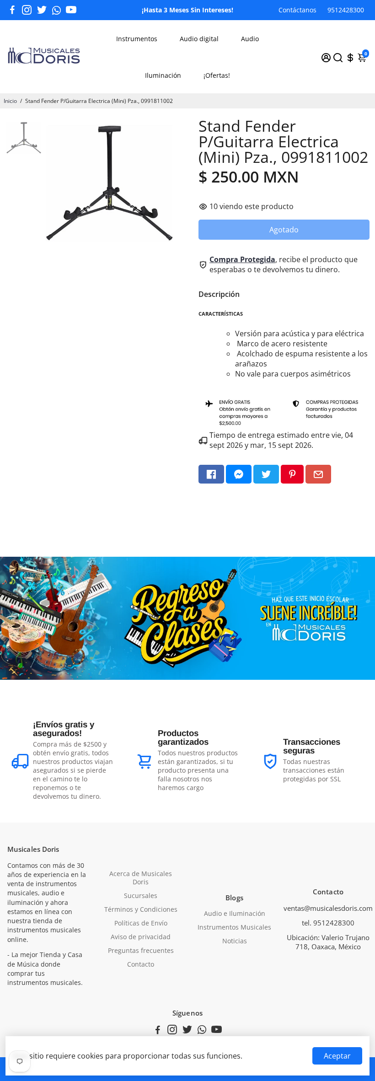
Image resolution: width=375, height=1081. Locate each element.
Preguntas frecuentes (141, 951)
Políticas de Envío (140, 923)
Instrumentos (136, 38)
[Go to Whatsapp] (56, 10)
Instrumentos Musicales (234, 927)
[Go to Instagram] (26, 10)
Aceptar (337, 1056)
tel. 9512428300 (328, 922)
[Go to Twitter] (42, 10)
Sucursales (140, 896)
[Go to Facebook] (12, 10)
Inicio (10, 101)
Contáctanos (297, 9)
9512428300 (345, 9)
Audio (250, 38)
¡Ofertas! (217, 75)
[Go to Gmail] (318, 474)
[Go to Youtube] (71, 10)
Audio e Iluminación (234, 913)
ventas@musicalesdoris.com (328, 908)
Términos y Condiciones (140, 909)
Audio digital (199, 38)
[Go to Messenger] (239, 474)
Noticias (234, 941)
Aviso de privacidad (141, 937)
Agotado (284, 230)
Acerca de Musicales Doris (140, 878)
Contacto (140, 964)
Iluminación (163, 75)
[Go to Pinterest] (292, 474)
